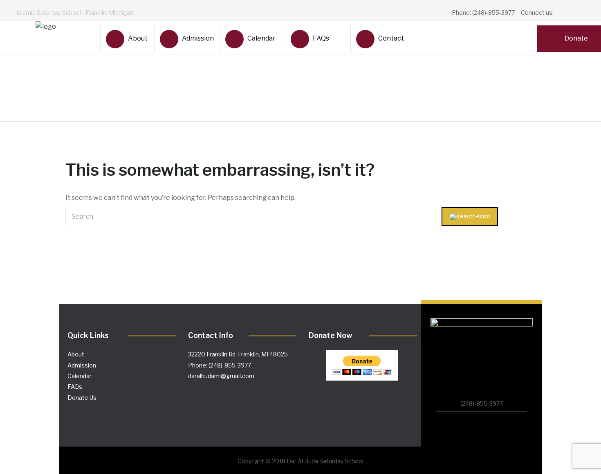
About (138, 38)
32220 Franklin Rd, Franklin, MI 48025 (238, 354)
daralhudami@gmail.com (221, 375)
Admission (197, 38)
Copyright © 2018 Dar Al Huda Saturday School (300, 461)
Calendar (261, 38)
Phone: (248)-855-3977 (219, 365)
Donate (576, 38)
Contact (391, 38)
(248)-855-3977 (481, 403)
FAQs (321, 38)
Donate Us (81, 397)
